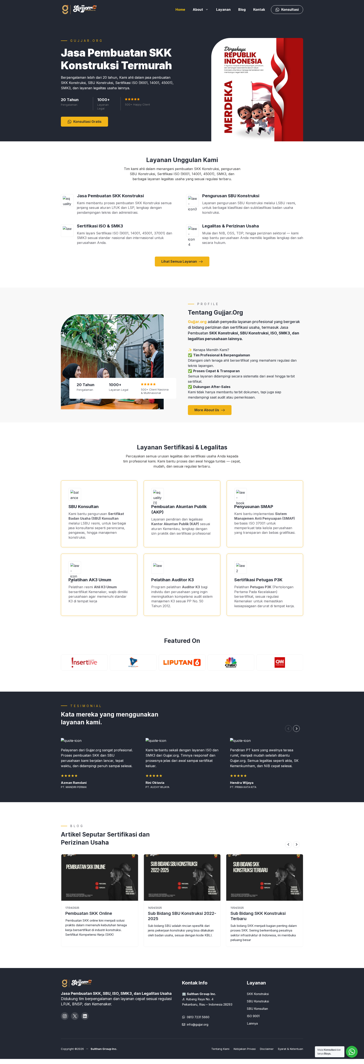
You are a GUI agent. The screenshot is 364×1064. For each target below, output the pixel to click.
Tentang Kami (220, 1048)
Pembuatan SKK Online (88, 913)
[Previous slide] (288, 728)
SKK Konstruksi (258, 994)
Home (180, 9)
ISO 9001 (253, 1016)
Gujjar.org (197, 321)
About (198, 9)
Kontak (259, 9)
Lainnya (252, 1023)
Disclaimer (267, 1048)
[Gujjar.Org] (84, 9)
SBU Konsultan (257, 1009)
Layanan (223, 9)
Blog (242, 9)
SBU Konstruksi (258, 1001)
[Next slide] (296, 728)
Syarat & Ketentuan (290, 1048)
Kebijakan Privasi (245, 1048)
